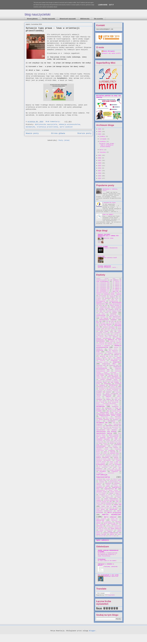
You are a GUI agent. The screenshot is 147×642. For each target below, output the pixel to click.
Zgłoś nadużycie (102, 540)
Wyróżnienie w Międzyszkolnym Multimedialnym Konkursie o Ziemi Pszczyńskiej (107, 554)
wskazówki (103, 524)
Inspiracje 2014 (109, 364)
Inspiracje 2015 (101, 365)
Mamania (108, 399)
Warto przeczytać (114, 512)
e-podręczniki (111, 335)
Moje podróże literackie (113, 418)
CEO (106, 305)
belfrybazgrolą (100, 301)
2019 (100, 165)
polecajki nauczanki (111, 456)
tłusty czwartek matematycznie (105, 503)
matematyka (30, 127)
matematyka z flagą (111, 408)
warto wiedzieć (66, 127)
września (103, 141)
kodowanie (102, 385)
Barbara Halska (101, 299)
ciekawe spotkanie (104, 308)
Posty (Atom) (64, 140)
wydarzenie (99, 525)
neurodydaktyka (114, 436)
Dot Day (99, 321)
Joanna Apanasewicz (112, 376)
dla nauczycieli (115, 317)
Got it (111, 5)
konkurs (113, 386)
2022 (100, 158)
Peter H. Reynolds (109, 451)
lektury (108, 396)
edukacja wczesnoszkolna (69, 124)
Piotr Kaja (99, 454)
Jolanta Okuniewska (115, 378)
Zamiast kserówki (101, 534)
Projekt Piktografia (115, 470)
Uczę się (117, 504)
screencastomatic (113, 481)
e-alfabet (107, 334)
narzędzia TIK (101, 422)
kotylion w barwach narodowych (108, 389)
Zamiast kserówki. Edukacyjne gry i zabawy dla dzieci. (108, 236)
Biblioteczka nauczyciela (46, 124)
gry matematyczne (116, 359)
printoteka (118, 464)
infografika (114, 360)
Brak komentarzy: (53, 122)
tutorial (108, 504)
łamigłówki (99, 399)
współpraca (114, 524)
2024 (100, 134)
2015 (100, 176)
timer (117, 501)
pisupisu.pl (109, 454)
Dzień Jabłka (111, 328)
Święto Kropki (103, 246)
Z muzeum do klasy (109, 202)
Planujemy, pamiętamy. (111, 566)
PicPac (105, 453)
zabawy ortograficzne (106, 530)
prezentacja (100, 464)
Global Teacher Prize (103, 357)
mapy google (102, 400)
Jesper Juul (99, 376)
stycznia (103, 152)
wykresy (108, 525)
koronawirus (102, 388)
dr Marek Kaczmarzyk (115, 322)
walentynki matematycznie (104, 511)
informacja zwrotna (102, 362)
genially (102, 356)
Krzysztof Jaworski (112, 390)
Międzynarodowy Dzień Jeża (109, 412)
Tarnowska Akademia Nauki (111, 500)
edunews (116, 347)
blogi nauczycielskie (115, 304)
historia (102, 360)
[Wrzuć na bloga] (66, 121)
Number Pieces (103, 443)
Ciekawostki (117, 308)
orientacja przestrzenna (47, 127)
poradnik (116, 459)
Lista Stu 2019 (111, 398)
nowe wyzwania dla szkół (114, 442)
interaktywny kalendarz (103, 374)
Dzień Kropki (117, 330)
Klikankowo (118, 383)
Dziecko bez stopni (105, 325)
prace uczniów (100, 463)
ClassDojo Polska (113, 309)
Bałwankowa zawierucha (111, 576)
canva (100, 305)
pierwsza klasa (114, 453)
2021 (100, 160)
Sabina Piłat (102, 480)
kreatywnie (99, 390)
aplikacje (108, 298)
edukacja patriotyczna (105, 342)
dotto (103, 322)
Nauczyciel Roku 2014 (102, 427)
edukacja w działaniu (103, 345)
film (97, 352)
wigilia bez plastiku (103, 521)
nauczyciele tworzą (104, 433)
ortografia (111, 450)
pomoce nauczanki (102, 457)
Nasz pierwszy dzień (110, 257)
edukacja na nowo (115, 341)
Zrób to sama (112, 535)
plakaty (98, 456)
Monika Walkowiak (104, 419)
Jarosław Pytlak (113, 375)
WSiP (120, 523)
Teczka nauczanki (48, 19)
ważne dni (114, 518)
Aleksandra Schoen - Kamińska (112, 294)
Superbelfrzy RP (111, 489)
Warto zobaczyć (110, 517)
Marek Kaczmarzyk (113, 402)
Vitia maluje (100, 509)
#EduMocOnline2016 (101, 280)
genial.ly (117, 354)
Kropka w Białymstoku (111, 248)
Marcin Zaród (100, 402)
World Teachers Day (109, 523)
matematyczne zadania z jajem (106, 405)
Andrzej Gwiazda (101, 297)
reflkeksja (99, 479)
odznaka (115, 446)
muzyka (98, 421)
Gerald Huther (113, 356)
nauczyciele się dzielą (106, 431)
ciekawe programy (116, 307)
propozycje (115, 471)
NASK (114, 422)
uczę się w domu (109, 506)
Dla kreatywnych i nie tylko (108, 575)
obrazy (112, 443)
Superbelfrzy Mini (101, 487)
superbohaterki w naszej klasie (107, 490)
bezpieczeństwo (113, 301)
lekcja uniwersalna (103, 395)
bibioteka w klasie (102, 302)
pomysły (116, 457)
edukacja (115, 336)
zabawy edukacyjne (116, 528)
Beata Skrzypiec (109, 51)
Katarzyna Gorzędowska (112, 381)
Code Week (99, 311)
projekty (103, 471)
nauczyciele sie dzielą (106, 430)
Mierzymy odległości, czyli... (108, 267)
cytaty (114, 312)
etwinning (99, 350)
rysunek (108, 479)
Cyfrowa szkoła (103, 312)
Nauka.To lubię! (101, 436)
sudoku (108, 486)
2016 (100, 173)
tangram (98, 500)
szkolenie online (101, 491)
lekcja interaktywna (112, 393)
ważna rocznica (101, 518)
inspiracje (117, 362)
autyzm (116, 298)
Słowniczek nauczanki (68, 19)
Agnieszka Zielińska (102, 292)
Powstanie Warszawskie (103, 460)
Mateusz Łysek (100, 409)
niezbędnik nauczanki (103, 439)
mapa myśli (118, 399)
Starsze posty (84, 133)
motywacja (115, 419)
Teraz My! (101, 256)
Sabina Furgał (117, 479)
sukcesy (116, 486)
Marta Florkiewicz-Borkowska (106, 403)
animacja (112, 297)
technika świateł (101, 501)
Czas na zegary (108, 214)
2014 (100, 178)
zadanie (109, 531)
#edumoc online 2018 (105, 278)
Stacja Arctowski (111, 484)
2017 (100, 170)
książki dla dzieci (103, 392)
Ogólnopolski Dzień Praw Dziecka (107, 447)
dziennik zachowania (109, 327)
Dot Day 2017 (110, 321)
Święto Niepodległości (111, 498)
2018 (100, 168)
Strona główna (32, 19)
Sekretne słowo (108, 238)
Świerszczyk (109, 497)
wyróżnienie (117, 525)
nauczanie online (112, 425)
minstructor (104, 416)
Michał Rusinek (116, 411)
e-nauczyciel (100, 335)
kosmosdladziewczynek (115, 388)
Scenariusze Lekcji (115, 480)
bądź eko (114, 299)
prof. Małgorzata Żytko (106, 466)
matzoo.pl (111, 409)
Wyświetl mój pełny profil (111, 53)
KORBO (119, 386)
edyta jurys (113, 349)
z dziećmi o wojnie (113, 527)
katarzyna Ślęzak (101, 382)
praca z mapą (114, 461)
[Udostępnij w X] (68, 121)
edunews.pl (99, 349)
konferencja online (101, 386)
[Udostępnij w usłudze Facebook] (69, 121)
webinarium (100, 520)
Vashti (117, 508)
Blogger (92, 631)
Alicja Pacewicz (114, 295)
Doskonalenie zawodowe (108, 320)
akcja (112, 292)
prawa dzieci (114, 463)
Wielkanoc (114, 520)
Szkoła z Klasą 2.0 (115, 493)
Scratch (101, 481)
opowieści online (102, 449)
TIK (110, 501)
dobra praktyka (116, 318)
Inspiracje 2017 (101, 366)
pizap (117, 454)
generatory (107, 354)
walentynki (113, 509)
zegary (119, 534)
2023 (100, 155)
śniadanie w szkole (105, 494)
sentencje (108, 483)
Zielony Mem (102, 535)
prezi (110, 464)
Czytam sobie (100, 314)
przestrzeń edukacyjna (105, 473)
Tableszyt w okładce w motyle (106, 564)
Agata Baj (115, 291)
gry (106, 359)
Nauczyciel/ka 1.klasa (111, 428)
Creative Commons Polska (113, 311)
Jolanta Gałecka (101, 378)
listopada (103, 139)
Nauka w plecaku (113, 435)
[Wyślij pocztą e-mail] (65, 121)
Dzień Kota (107, 330)
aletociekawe (102, 295)
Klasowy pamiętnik (104, 266)
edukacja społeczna (113, 344)
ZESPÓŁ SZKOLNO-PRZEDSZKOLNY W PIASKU (108, 551)
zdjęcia (112, 534)
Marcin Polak (114, 400)
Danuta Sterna (114, 315)
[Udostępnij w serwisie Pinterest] (71, 121)
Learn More (102, 5)
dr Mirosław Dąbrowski (105, 324)
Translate (111, 595)
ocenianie (107, 444)
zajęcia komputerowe (110, 533)
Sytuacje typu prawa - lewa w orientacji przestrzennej (107, 145)
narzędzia (111, 421)
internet (116, 374)
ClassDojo (102, 309)
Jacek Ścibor (100, 375)
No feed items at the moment (107, 560)
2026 (100, 129)
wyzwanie (101, 527)
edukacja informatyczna (103, 338)
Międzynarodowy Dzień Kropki (110, 415)
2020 (100, 163)
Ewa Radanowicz (113, 350)
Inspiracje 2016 (114, 365)
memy (108, 411)
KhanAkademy (107, 383)
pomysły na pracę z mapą (103, 459)
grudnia (103, 136)
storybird (99, 486)
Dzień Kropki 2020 (106, 331)
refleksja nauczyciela (103, 476)
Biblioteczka (84, 19)
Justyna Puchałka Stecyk (108, 379)
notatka (108, 440)
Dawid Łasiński (100, 317)
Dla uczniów (98, 19)
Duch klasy (118, 324)
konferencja (113, 385)
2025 (100, 131)
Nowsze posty (32, 133)
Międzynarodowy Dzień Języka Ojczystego (108, 414)
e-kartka (116, 334)
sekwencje (99, 483)
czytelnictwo (100, 315)
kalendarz (99, 381)
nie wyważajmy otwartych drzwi (107, 437)
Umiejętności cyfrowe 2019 (104, 508)
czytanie (113, 314)
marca (102, 149)
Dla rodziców (104, 318)
